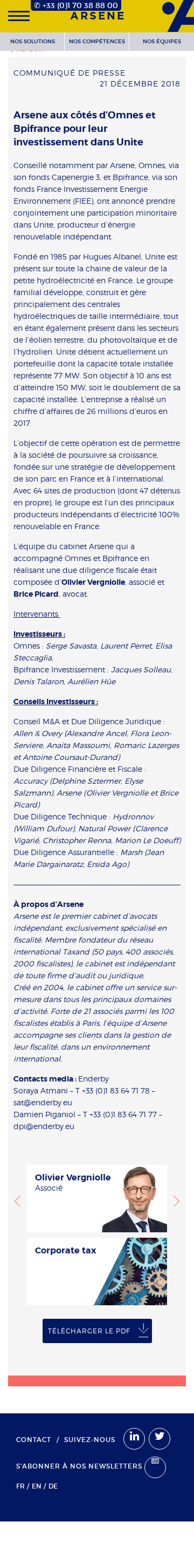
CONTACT (33, 1440)
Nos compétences (97, 41)
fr (20, 1486)
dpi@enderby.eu (43, 1126)
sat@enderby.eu (42, 1102)
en (36, 1486)
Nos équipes (162, 41)
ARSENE (98, 16)
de (53, 1486)
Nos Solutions (32, 41)
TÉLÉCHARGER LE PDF (89, 1331)
